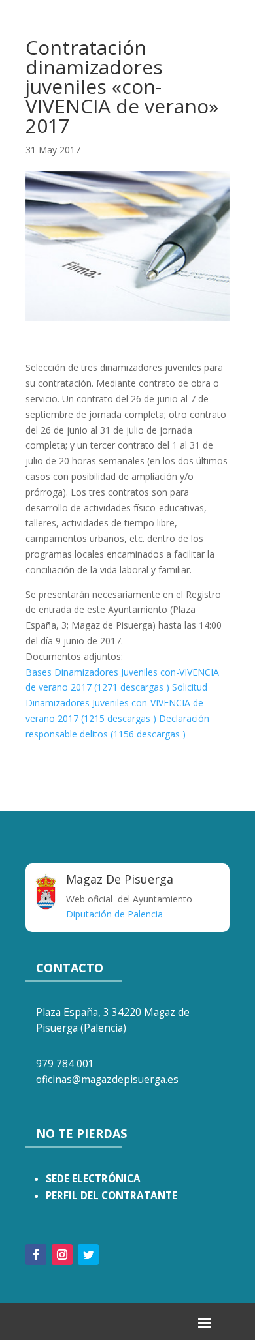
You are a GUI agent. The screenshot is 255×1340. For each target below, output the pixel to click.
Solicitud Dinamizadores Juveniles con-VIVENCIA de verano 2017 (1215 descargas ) (116, 702)
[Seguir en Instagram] (62, 1254)
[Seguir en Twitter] (88, 1254)
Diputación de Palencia (114, 914)
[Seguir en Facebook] (36, 1254)
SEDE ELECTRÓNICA (93, 1178)
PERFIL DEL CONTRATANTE (111, 1195)
